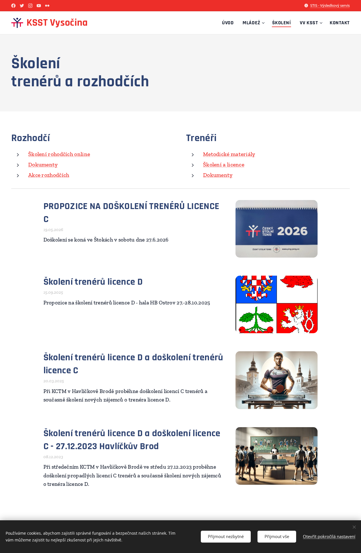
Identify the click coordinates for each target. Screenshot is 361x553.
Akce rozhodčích (48, 175)
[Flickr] (47, 5)
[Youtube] (38, 5)
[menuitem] (229, 23)
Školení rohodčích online (59, 154)
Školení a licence (223, 164)
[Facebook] (13, 5)
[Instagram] (30, 5)
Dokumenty (43, 164)
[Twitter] (21, 5)
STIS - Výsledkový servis (330, 5)
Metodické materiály (229, 154)
